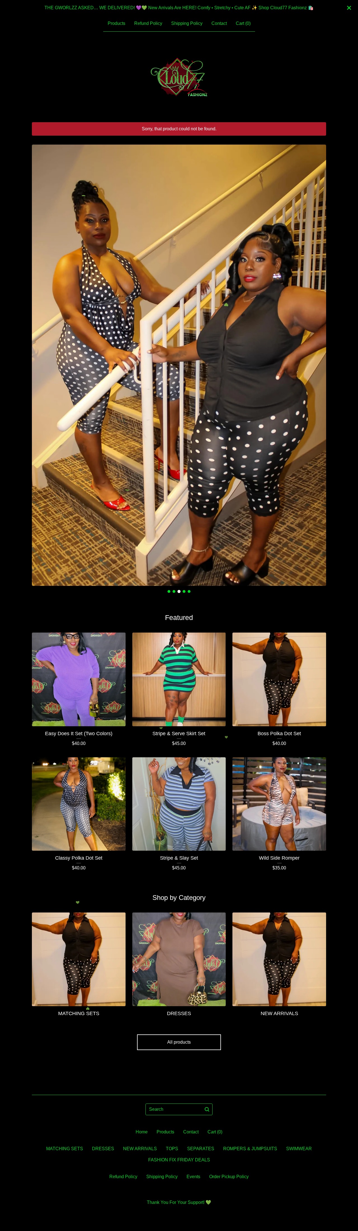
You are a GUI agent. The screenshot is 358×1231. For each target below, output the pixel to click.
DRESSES (103, 1148)
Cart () (243, 23)
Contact (219, 23)
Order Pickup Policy (229, 1176)
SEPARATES (200, 1148)
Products (116, 23)
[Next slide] (318, 361)
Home (142, 1131)
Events (193, 1176)
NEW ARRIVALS (140, 1148)
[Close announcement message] (349, 7)
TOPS (172, 1148)
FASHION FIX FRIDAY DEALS (179, 1159)
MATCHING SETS (64, 1148)
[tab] (169, 591)
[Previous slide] (39, 361)
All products (179, 1042)
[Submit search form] (207, 1109)
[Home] (179, 77)
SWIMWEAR (299, 1148)
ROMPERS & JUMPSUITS (250, 1148)
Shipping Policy (186, 23)
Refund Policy (148, 23)
